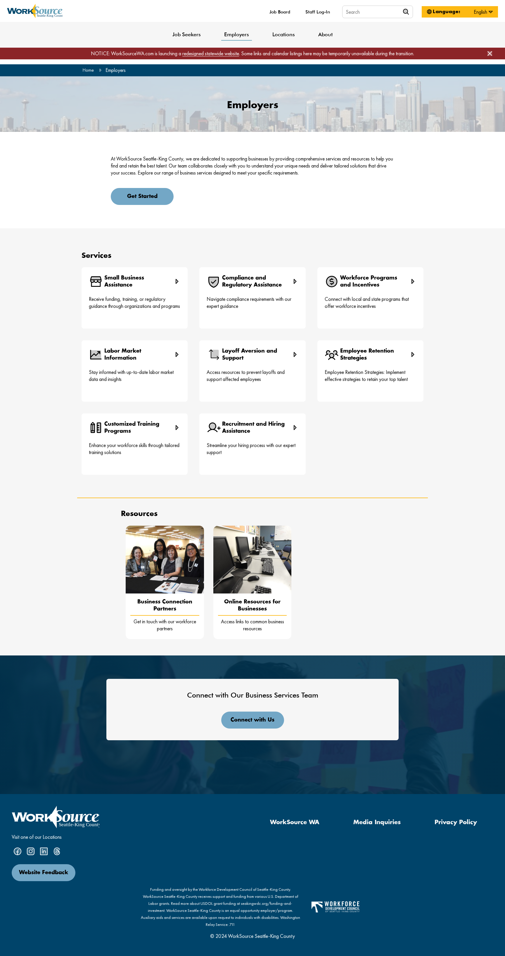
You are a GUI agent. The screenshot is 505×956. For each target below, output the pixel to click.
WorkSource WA (294, 822)
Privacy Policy (456, 822)
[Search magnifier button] (407, 12)
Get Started (142, 196)
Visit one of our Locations (37, 837)
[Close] (489, 53)
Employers (236, 34)
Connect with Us (252, 720)
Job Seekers (186, 34)
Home (88, 70)
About (325, 34)
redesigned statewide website (210, 53)
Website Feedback (43, 872)
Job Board (279, 12)
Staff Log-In (317, 12)
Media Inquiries (377, 822)
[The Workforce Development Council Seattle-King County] (335, 906)
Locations (283, 34)
